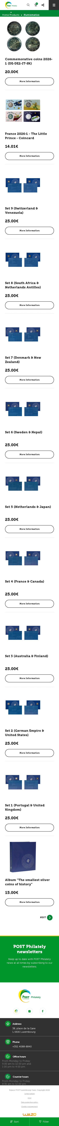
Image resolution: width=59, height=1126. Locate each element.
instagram (29, 1011)
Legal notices (29, 1094)
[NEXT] (50, 917)
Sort (16, 1121)
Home (5, 15)
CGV (29, 1098)
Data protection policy (29, 1102)
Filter (46, 1121)
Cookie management (29, 1107)
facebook (42, 1011)
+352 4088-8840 (22, 1046)
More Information (29, 81)
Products (14, 15)
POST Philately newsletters (29, 949)
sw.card (36, 4)
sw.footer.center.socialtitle (16, 1011)
